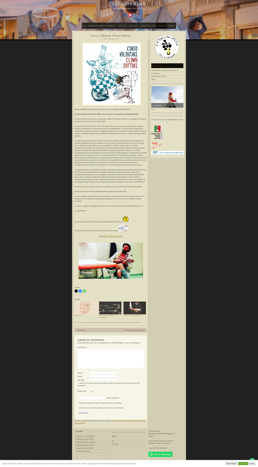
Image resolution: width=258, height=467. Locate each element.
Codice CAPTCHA (112, 398)
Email (80, 376)
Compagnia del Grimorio (84, 448)
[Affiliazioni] (86, 308)
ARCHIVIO (161, 26)
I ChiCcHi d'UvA (129, 3)
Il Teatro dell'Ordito (82, 451)
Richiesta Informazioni (110, 236)
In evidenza (90, 322)
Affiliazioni (78, 315)
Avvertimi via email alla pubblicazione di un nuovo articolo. (101, 408)
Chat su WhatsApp (162, 454)
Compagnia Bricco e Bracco (85, 442)
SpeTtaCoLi (122, 26)
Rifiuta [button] (252, 463)
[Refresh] (92, 391)
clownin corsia (113, 322)
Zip (113, 441)
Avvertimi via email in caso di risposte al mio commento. (100, 403)
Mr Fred (115, 444)
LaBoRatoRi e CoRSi (147, 26)
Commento (82, 347)
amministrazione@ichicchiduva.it (161, 441)
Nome (80, 373)
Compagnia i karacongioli (85, 436)
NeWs (153, 79)
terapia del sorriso (136, 322)
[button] (181, 97)
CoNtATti (171, 26)
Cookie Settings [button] (231, 463)
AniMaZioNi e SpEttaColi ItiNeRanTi (102, 26)
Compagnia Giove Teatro (84, 445)
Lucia (117, 38)
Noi (84, 26)
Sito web (81, 380)
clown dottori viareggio (104, 322)
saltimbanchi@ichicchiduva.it (159, 443)
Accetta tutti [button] (243, 463)
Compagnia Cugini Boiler (84, 439)
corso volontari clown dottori (124, 322)
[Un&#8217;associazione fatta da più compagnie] (110, 308)
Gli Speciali (133, 26)
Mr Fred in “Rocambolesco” (132, 315)
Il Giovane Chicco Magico (135, 330)
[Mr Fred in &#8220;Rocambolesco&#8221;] (134, 308)
